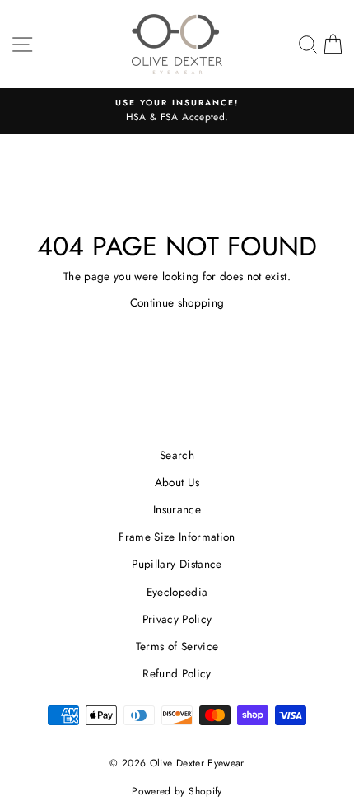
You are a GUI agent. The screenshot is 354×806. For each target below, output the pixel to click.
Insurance (177, 509)
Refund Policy (176, 673)
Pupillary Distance (176, 563)
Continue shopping (177, 302)
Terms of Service (177, 646)
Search (177, 455)
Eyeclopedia (177, 591)
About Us (177, 482)
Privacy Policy (177, 619)
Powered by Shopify (176, 791)
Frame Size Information (177, 536)
